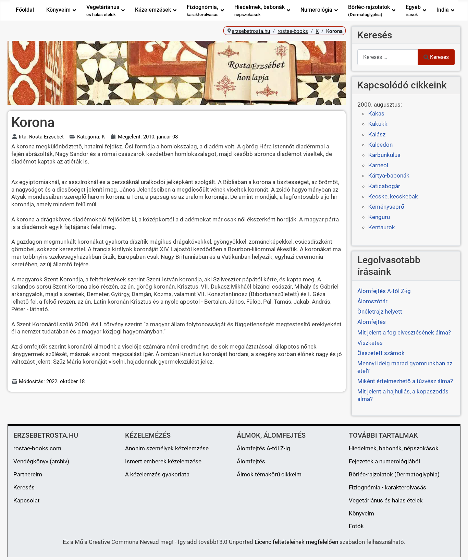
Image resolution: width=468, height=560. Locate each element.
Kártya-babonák (388, 175)
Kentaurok (381, 227)
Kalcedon (380, 144)
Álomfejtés (251, 461)
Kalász (376, 134)
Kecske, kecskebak (393, 196)
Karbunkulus (384, 154)
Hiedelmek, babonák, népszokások (394, 448)
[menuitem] (25, 10)
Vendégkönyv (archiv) (41, 461)
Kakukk (377, 123)
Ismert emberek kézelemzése (163, 461)
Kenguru (379, 217)
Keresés (439, 57)
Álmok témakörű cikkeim (269, 474)
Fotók (356, 526)
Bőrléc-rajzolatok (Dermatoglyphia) (394, 474)
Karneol (378, 165)
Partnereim (27, 474)
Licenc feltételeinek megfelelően (296, 541)
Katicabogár (384, 186)
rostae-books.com (37, 448)
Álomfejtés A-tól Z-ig (263, 448)
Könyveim (361, 513)
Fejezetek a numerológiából (384, 461)
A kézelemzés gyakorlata (157, 474)
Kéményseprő (386, 206)
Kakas (376, 113)
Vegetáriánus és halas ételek (386, 500)
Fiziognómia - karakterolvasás (387, 487)
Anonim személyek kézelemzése (167, 448)
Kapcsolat (26, 500)
